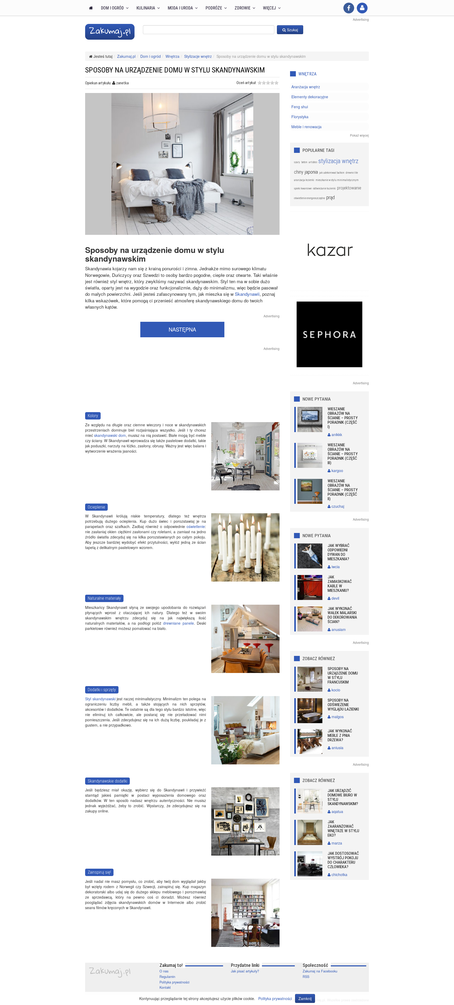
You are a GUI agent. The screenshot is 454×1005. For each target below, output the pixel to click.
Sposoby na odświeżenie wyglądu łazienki (343, 705)
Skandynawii (247, 294)
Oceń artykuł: (246, 82)
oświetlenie (196, 526)
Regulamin (167, 976)
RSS (306, 976)
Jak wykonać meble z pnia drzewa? (340, 735)
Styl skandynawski (100, 698)
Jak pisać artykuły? (245, 971)
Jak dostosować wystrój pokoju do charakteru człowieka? (343, 860)
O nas (163, 971)
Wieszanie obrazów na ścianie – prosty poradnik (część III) (343, 454)
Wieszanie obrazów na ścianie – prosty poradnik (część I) (343, 418)
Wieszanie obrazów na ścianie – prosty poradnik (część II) (343, 490)
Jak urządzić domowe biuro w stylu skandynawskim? (343, 797)
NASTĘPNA (182, 329)
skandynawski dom (110, 435)
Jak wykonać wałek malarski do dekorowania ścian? (342, 615)
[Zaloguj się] (362, 8)
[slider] (267, 83)
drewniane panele (178, 623)
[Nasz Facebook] (348, 8)
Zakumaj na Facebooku (320, 971)
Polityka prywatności (174, 982)
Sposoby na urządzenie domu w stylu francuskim (343, 675)
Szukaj (292, 29)
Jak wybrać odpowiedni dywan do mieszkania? (338, 552)
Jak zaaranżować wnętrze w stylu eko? (343, 829)
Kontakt (165, 987)
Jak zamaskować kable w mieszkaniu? (340, 584)
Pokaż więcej (359, 135)
